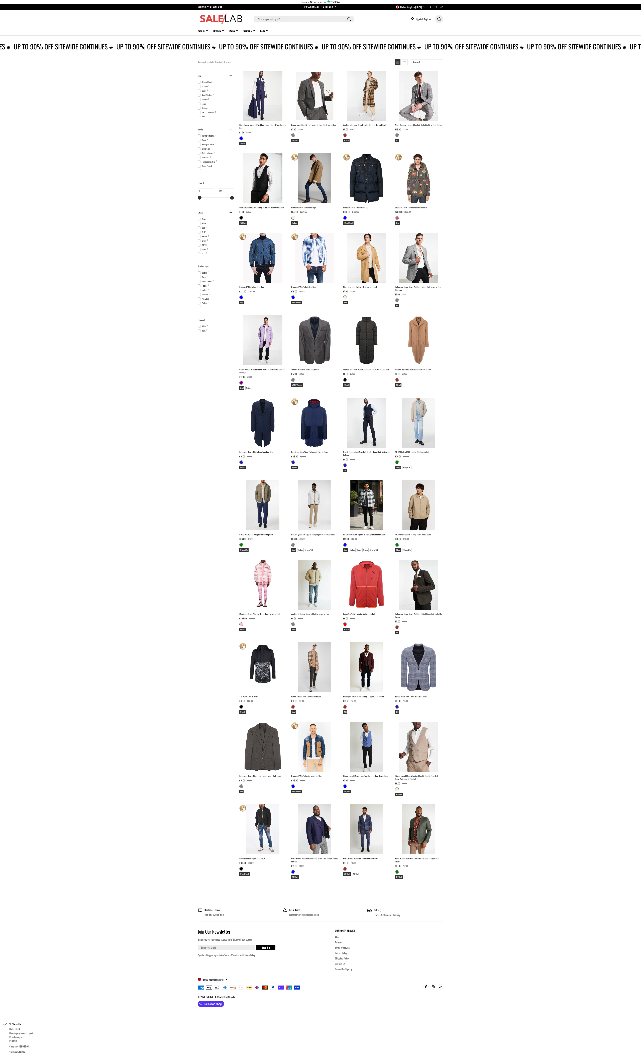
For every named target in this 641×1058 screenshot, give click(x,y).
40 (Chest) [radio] (347, 791)
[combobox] (304, 19)
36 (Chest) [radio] (295, 140)
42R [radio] (241, 791)
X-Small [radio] (346, 140)
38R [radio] (397, 712)
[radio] (241, 138)
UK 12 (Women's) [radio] (297, 385)
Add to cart (263, 117)
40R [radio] (397, 632)
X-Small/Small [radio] (348, 223)
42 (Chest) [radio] (243, 223)
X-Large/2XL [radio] (407, 467)
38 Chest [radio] (243, 143)
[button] (397, 62)
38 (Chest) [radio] (399, 794)
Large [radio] (241, 302)
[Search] (349, 19)
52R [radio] (397, 140)
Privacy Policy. (249, 955)
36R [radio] (397, 305)
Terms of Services (231, 955)
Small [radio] (397, 223)
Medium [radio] (294, 223)
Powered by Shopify (226, 997)
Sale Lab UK (211, 997)
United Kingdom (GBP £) (411, 7)
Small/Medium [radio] (296, 302)
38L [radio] (345, 470)
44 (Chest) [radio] (295, 877)
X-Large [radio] (398, 467)
